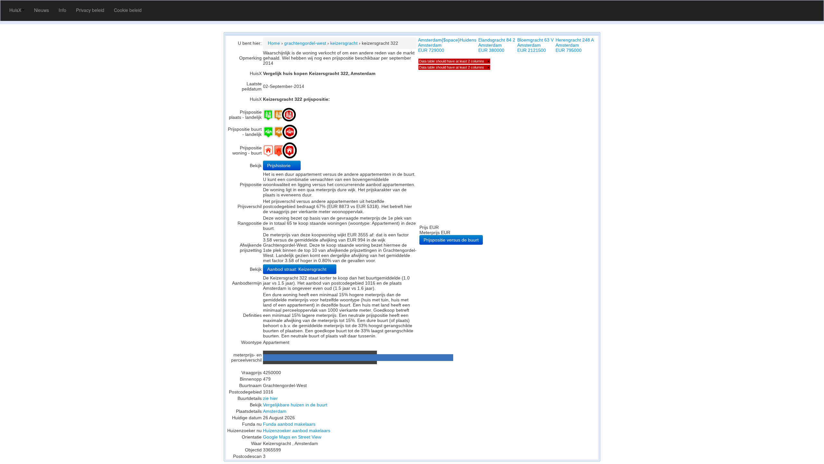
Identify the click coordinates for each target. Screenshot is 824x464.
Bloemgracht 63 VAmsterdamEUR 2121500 (535, 45)
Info (62, 10)
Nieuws (41, 10)
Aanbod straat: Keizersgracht (297, 269)
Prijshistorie (279, 165)
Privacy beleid (90, 10)
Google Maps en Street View (292, 437)
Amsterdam (274, 411)
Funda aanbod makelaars (289, 424)
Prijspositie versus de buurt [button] (451, 239)
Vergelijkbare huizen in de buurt (295, 404)
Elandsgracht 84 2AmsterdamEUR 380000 (496, 45)
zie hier (270, 398)
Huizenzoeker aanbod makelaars (296, 430)
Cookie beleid (128, 10)
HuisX (15, 10)
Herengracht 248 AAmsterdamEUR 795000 (575, 45)
